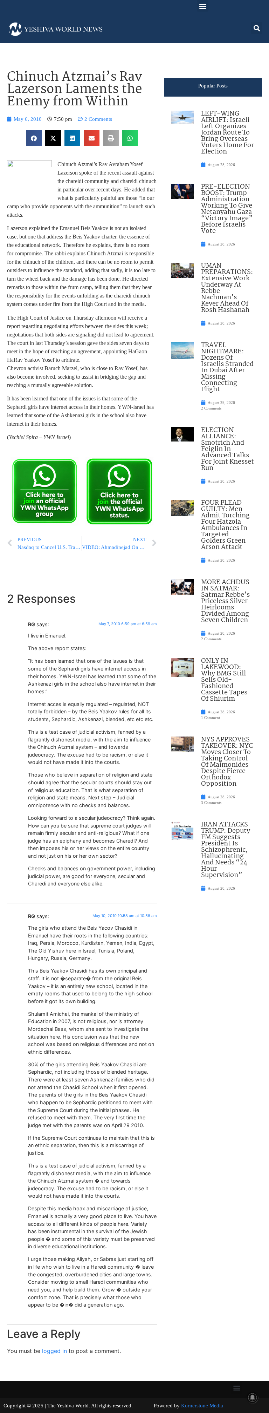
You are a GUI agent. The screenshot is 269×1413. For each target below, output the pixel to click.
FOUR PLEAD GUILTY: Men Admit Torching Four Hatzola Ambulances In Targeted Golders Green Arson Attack (225, 525)
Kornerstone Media (202, 1405)
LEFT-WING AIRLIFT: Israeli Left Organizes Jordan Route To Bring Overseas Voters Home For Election (227, 133)
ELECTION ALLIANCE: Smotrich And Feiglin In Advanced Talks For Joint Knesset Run (227, 449)
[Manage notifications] (252, 1397)
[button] (202, 6)
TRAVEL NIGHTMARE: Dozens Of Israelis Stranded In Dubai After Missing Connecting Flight (227, 367)
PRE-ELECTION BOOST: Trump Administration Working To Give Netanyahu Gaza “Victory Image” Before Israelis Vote (227, 209)
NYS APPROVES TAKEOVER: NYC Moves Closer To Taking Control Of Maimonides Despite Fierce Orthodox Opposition (227, 761)
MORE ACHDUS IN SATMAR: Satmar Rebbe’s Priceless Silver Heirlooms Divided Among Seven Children (225, 601)
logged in (54, 1350)
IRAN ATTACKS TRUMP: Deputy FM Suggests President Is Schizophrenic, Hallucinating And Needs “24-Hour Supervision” (226, 850)
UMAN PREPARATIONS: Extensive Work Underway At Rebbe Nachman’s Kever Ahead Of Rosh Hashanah (227, 288)
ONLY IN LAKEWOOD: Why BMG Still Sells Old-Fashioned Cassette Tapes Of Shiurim (224, 680)
